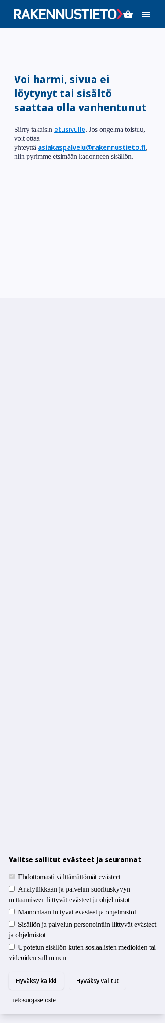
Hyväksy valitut (97, 980)
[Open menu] (145, 13)
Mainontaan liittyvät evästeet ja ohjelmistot (77, 912)
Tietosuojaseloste (32, 1000)
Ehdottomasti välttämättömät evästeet (69, 877)
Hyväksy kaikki (36, 980)
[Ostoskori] (128, 14)
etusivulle (69, 129)
